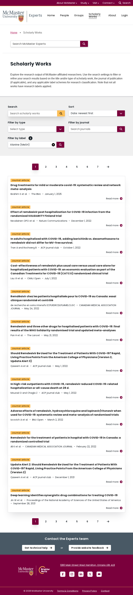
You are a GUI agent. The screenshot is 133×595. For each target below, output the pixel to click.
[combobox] (10, 129)
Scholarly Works (95, 15)
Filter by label (17, 138)
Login (124, 15)
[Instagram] (71, 574)
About (112, 15)
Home (51, 15)
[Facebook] (62, 574)
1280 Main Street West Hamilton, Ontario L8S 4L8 (87, 565)
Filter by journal (78, 122)
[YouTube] (99, 574)
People (64, 15)
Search (12, 107)
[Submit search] (84, 44)
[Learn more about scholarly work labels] (30, 138)
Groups (79, 15)
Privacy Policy (89, 590)
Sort (71, 107)
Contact (105, 590)
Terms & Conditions (67, 590)
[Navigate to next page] (108, 167)
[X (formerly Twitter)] (90, 574)
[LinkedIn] (81, 574)
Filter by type (16, 122)
